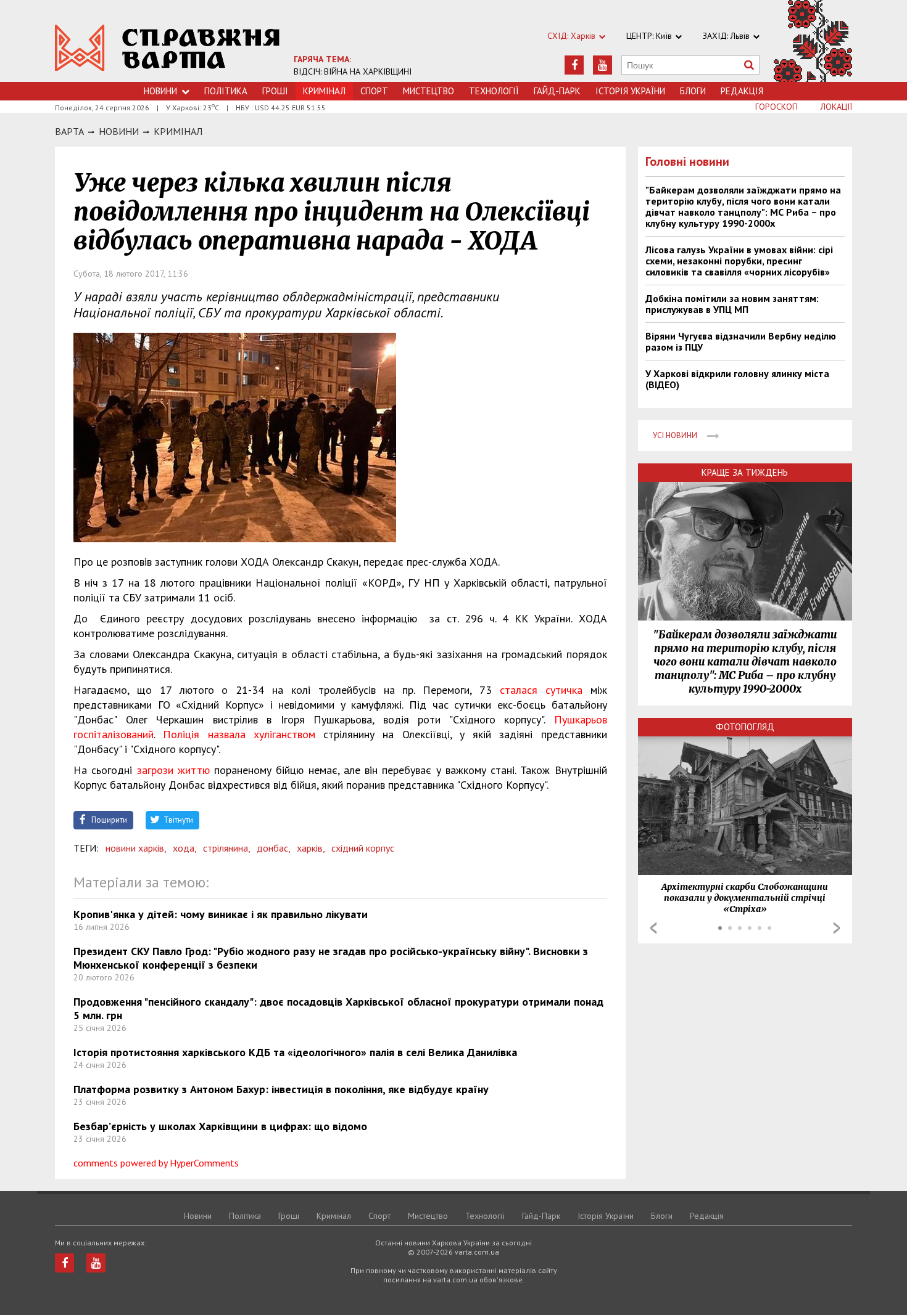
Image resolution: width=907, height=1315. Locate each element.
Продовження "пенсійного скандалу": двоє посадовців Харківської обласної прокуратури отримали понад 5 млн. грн (338, 1008)
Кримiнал (178, 131)
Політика (225, 91)
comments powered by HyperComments (156, 1163)
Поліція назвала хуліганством (239, 734)
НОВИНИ (119, 131)
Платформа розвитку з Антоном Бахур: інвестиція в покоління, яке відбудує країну (281, 1089)
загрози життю (173, 770)
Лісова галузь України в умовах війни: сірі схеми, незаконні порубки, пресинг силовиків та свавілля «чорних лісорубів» (739, 260)
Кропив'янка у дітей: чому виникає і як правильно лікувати (220, 914)
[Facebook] (574, 65)
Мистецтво (428, 91)
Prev (653, 928)
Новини (160, 91)
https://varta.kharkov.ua (167, 48)
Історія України (630, 91)
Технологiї (494, 91)
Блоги (693, 91)
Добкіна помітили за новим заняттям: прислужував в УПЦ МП (732, 304)
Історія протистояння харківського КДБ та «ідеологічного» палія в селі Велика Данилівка (295, 1052)
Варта (69, 131)
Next (837, 928)
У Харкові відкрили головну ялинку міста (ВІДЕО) (737, 379)
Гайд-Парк (557, 91)
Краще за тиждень (745, 472)
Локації (836, 106)
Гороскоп (776, 106)
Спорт (374, 91)
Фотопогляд (745, 727)
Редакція (742, 91)
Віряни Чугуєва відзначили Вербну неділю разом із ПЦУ (740, 341)
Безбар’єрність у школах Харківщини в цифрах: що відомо (220, 1126)
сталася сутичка (541, 690)
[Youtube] (602, 65)
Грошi (275, 91)
